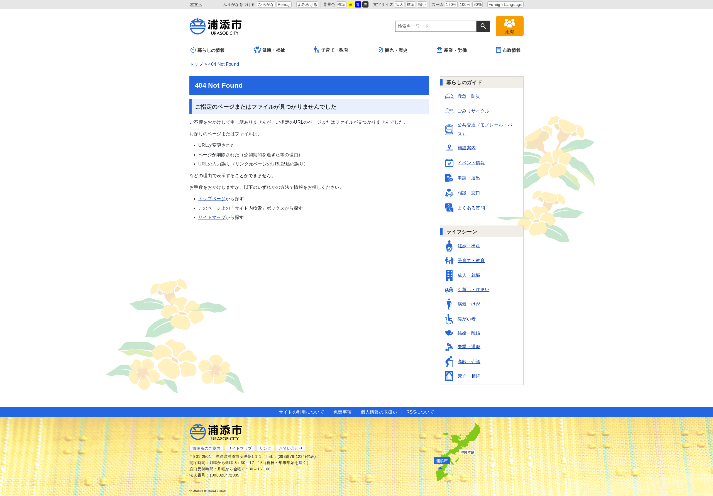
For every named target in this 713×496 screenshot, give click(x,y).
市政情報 (512, 50)
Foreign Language (505, 4)
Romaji (284, 4)
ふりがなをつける (239, 4)
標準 (341, 4)
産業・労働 (455, 50)
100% (465, 4)
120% (451, 4)
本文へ (196, 4)
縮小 (422, 4)
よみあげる (307, 4)
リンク (265, 448)
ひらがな (266, 4)
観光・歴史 (396, 50)
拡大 (399, 4)
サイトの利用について (301, 412)
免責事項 (342, 412)
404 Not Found (223, 64)
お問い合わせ (291, 448)
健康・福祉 (273, 50)
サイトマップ (212, 217)
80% (477, 4)
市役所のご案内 (206, 448)
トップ (196, 64)
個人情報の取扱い (379, 412)
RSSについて (420, 412)
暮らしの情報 (211, 50)
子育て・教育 (334, 50)
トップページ (212, 198)
